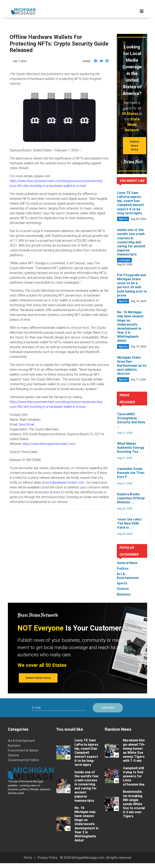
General (13, 755)
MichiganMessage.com (87, 858)
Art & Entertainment (21, 741)
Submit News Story (134, 145)
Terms (27, 858)
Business (14, 745)
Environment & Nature (23, 750)
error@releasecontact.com (65, 482)
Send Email (26, 424)
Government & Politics (23, 760)
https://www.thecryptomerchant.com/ (49, 444)
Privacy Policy (48, 858)
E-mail (36, 708)
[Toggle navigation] (141, 11)
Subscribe (107, 707)
